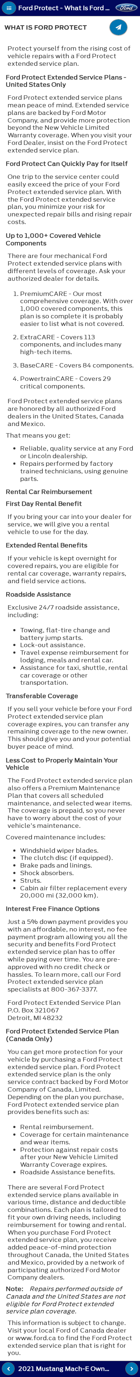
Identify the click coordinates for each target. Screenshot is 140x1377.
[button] (9, 7)
